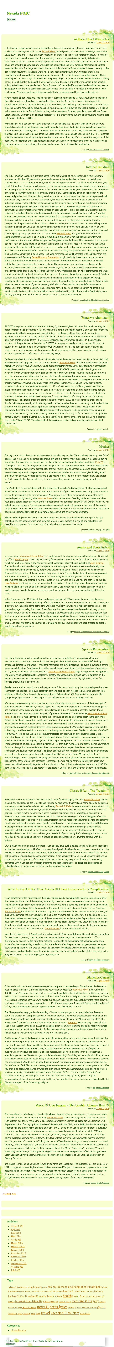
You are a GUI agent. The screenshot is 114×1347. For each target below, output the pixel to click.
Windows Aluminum (95, 317)
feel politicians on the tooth (80, 773)
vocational (85, 1313)
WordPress (27, 1341)
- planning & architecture (88, 300)
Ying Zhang (57, 1341)
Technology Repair (15, 1314)
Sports (106, 872)
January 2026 (17, 1250)
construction (104, 300)
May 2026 (15, 1236)
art (94, 1088)
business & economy (59, 1286)
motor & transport (15, 1308)
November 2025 (18, 1256)
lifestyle (54, 1301)
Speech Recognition (95, 649)
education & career (70, 1291)
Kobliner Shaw (45, 498)
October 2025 (17, 1260)
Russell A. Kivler (67, 362)
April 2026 (16, 1240)
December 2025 (18, 1253)
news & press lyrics (52, 1307)
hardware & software (52, 1296)
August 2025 (17, 1267)
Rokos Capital (21, 559)
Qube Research (52, 928)
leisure (47, 1301)
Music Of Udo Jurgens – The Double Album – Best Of (72, 1105)
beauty (39, 1287)
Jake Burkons (96, 563)
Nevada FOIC (18, 13)
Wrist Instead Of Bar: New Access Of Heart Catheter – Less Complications (58, 889)
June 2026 (16, 1233)
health (90, 960)
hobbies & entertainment (83, 1296)
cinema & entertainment (99, 1183)
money (102, 1301)
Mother (104, 446)
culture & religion (102, 1088)
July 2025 (15, 1270)
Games (41, 1296)
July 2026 (15, 1229)
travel (91, 150)
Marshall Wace (64, 233)
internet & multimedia (100, 773)
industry (106, 429)
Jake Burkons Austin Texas (61, 671)
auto (33, 1287)
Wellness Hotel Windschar (91, 39)
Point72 (99, 462)
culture (58, 1291)
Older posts (9, 1193)
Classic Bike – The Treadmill (89, 790)
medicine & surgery (101, 960)
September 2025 (19, 1263)
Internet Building (97, 166)
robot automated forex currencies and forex (91, 632)
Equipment (97, 429)
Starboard (72, 1022)
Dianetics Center (97, 977)
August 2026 (17, 1226)
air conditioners (18, 1330)
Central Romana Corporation (45, 257)
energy (83, 1291)
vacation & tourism (101, 150)
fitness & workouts (95, 872)
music (26, 1307)
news (33, 1307)
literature (62, 1301)
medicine (68, 1301)
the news (26, 1314)
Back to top (10, 1344)
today (33, 1314)
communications (25, 1291)
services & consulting (89, 1308)
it (43, 1301)
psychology (78, 1307)
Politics (71, 1307)
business (44, 1287)
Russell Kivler (49, 51)
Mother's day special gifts (99, 530)
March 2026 (17, 1243)
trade (38, 1313)
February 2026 (18, 1246)
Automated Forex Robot (93, 547)
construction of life (48, 1291)
